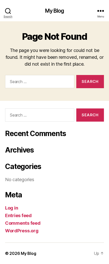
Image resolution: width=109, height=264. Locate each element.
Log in (11, 208)
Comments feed (23, 223)
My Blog (54, 10)
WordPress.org (22, 230)
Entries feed (18, 215)
